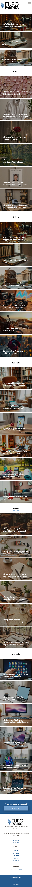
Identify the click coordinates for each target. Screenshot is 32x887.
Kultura (16, 217)
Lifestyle (16, 362)
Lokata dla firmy (16, 869)
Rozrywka (16, 654)
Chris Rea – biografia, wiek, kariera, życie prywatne (16, 329)
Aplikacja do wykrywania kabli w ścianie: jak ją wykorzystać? (14, 430)
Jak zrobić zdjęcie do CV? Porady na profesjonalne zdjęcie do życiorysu (15, 115)
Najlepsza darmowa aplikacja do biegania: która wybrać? (14, 475)
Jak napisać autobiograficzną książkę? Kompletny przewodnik (14, 530)
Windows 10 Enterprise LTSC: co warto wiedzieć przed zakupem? (14, 744)
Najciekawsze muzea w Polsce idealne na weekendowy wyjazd (13, 60)
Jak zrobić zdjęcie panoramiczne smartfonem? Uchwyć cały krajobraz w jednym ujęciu (14, 161)
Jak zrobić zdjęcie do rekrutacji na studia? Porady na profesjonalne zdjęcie (15, 206)
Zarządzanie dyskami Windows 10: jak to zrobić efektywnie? (15, 675)
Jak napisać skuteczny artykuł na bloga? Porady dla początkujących (15, 575)
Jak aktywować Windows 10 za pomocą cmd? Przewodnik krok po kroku (15, 721)
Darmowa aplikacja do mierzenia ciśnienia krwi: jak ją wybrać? (15, 407)
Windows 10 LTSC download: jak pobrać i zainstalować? (14, 766)
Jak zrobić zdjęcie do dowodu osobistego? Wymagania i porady (15, 184)
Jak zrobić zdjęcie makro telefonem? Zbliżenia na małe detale (16, 93)
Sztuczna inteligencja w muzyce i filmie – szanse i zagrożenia (14, 306)
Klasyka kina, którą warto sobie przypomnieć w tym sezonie (13, 25)
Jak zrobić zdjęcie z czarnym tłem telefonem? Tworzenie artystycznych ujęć (15, 138)
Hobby (16, 71)
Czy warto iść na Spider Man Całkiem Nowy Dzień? (13, 352)
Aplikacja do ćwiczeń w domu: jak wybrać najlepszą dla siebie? (15, 498)
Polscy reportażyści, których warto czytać (14, 43)
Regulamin (16, 884)
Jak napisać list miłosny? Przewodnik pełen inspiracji (13, 621)
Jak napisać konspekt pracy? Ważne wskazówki (15, 553)
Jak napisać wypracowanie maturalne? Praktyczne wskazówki (15, 598)
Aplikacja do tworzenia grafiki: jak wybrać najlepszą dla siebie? (15, 452)
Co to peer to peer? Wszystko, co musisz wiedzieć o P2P (14, 789)
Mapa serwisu (16, 881)
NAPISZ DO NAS (16, 808)
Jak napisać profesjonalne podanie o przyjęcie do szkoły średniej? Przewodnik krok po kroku (16, 643)
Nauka (16, 508)
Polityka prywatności (16, 877)
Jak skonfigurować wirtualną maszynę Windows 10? (13, 698)
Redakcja (16, 840)
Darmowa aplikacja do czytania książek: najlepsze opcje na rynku (14, 384)
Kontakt (16, 843)
